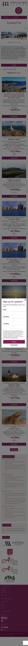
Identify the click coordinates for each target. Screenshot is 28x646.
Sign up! (14, 342)
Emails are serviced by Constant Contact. (10, 337)
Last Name (6, 323)
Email (4, 309)
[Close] (25, 300)
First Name (6, 316)
